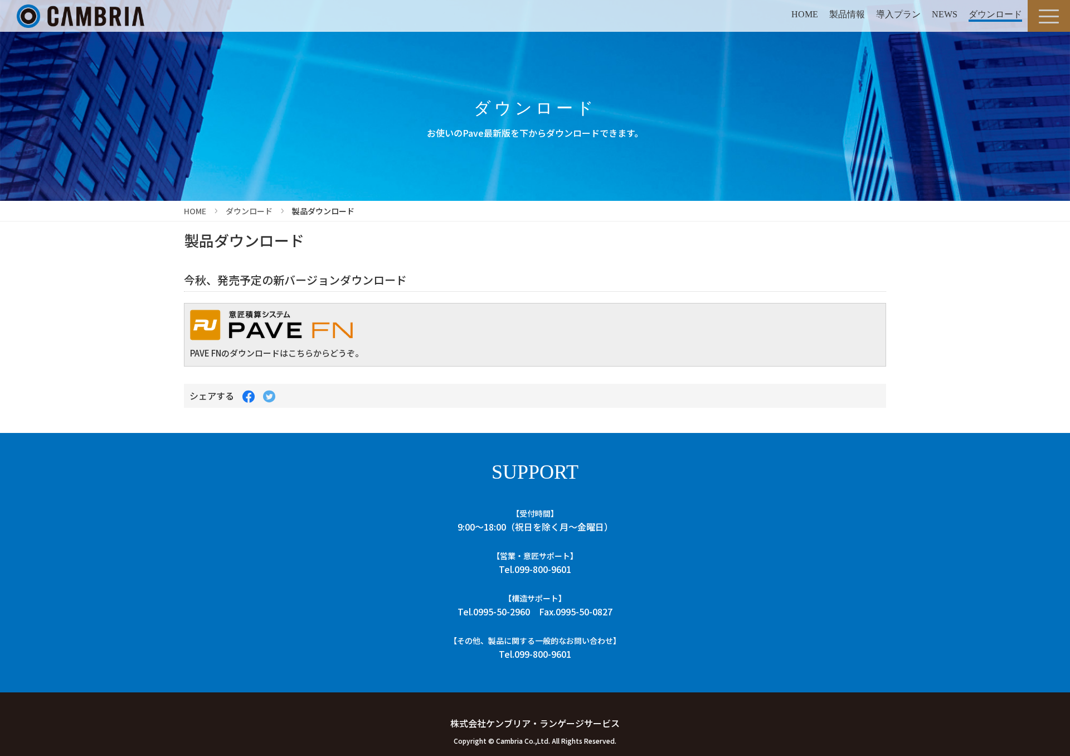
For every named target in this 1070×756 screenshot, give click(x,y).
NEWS (944, 14)
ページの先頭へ (1046, 723)
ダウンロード (995, 14)
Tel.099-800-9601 (535, 569)
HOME (804, 14)
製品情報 (847, 14)
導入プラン (898, 14)
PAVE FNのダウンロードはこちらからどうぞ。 (276, 353)
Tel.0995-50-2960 (494, 611)
